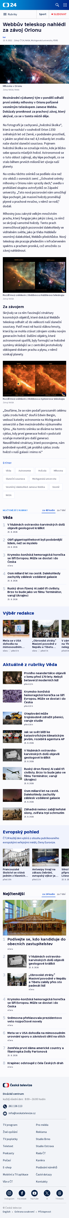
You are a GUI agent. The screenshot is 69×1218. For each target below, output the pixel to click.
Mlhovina (58, 470)
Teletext (8, 1146)
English (6, 1211)
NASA (9, 495)
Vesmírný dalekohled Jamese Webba (25, 487)
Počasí (7, 1160)
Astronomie (25, 470)
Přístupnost (44, 1211)
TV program (10, 1125)
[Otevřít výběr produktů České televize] (65, 5)
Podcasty (8, 1153)
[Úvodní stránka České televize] (18, 1085)
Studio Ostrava (45, 1146)
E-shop (7, 1167)
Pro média (42, 1125)
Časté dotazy (44, 1174)
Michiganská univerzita (44, 478)
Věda (8, 470)
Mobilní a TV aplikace (15, 1174)
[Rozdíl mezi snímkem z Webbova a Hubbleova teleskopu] (34, 275)
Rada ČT (41, 1153)
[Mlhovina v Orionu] (34, 64)
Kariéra (40, 1160)
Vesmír (56, 487)
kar (4, 37)
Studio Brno (43, 1139)
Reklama (41, 1132)
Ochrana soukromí (24, 1211)
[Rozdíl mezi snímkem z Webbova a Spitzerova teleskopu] (34, 378)
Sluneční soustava (15, 478)
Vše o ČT (8, 1181)
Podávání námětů (46, 1167)
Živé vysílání (10, 1132)
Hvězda (42, 470)
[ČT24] (9, 5)
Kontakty (41, 1181)
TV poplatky (10, 1139)
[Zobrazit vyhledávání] (57, 5)
